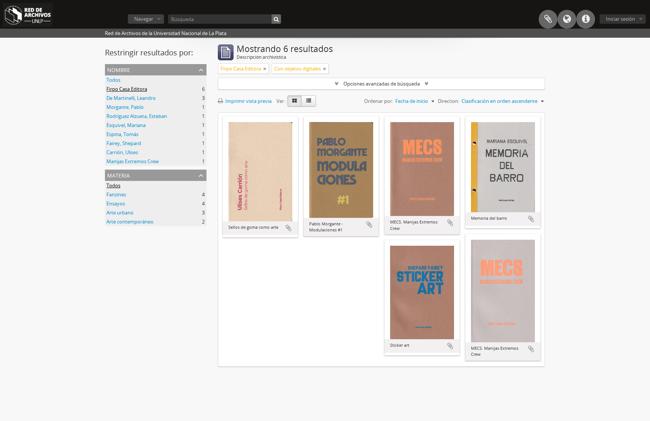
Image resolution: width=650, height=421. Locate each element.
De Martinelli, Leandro (131, 98)
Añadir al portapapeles (288, 228)
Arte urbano (120, 212)
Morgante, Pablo (125, 107)
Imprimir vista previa (248, 101)
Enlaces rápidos (585, 19)
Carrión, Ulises (122, 152)
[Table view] (308, 101)
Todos (113, 80)
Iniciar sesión (620, 18)
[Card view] (294, 101)
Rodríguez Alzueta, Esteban (136, 116)
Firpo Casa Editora (126, 89)
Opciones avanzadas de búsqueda (381, 83)
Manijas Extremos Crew (132, 161)
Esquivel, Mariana (126, 125)
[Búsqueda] (276, 19)
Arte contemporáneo (129, 221)
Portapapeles (548, 19)
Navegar (143, 18)
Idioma (566, 19)
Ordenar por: (378, 101)
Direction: (448, 101)
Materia (118, 175)
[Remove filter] (264, 68)
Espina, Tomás (122, 134)
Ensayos (115, 203)
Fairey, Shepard (123, 143)
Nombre (118, 69)
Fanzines (116, 194)
